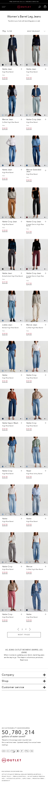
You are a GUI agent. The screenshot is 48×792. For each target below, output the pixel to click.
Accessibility (6, 780)
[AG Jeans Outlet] (24, 6)
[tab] (20, 64)
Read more (24, 660)
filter (9, 31)
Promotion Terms (38, 778)
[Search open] (40, 7)
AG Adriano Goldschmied (11, 771)
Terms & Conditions (19, 776)
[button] (4, 7)
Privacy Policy (6, 776)
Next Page (24, 635)
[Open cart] (45, 6)
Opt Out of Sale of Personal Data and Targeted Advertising (21, 774)
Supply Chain (27, 778)
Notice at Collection (14, 778)
